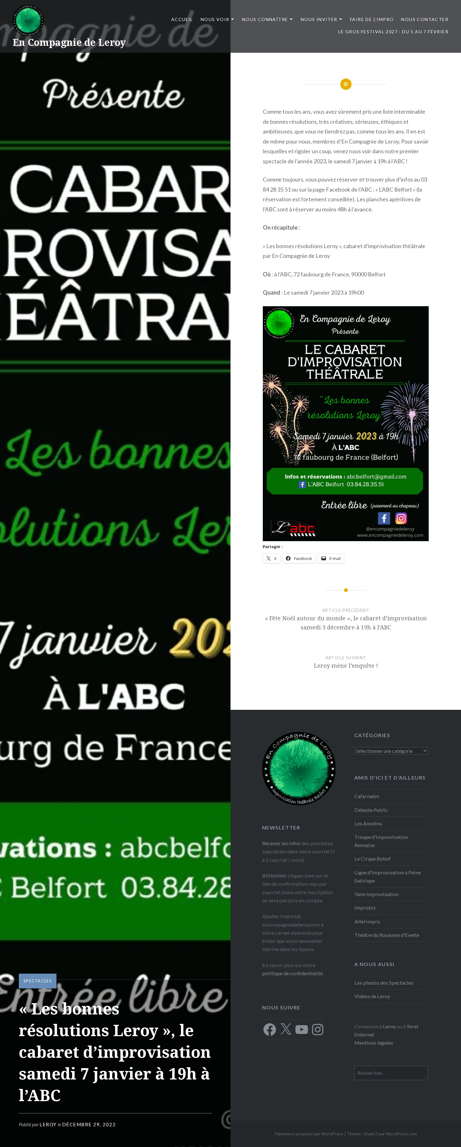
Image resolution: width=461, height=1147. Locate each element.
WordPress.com (401, 1133)
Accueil (182, 19)
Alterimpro (367, 921)
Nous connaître (265, 19)
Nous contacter (424, 19)
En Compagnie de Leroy (69, 42)
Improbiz (365, 908)
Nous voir (215, 19)
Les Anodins (368, 823)
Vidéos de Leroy (372, 996)
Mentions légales (373, 1043)
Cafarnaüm (366, 796)
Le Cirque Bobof (372, 859)
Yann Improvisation (376, 894)
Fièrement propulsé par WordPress (309, 1133)
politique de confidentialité (292, 973)
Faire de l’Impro (372, 19)
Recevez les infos (281, 843)
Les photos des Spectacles (383, 983)
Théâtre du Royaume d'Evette (386, 935)
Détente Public (371, 810)
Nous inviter (319, 19)
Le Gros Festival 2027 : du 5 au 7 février (393, 31)
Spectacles (38, 980)
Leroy (48, 1124)
